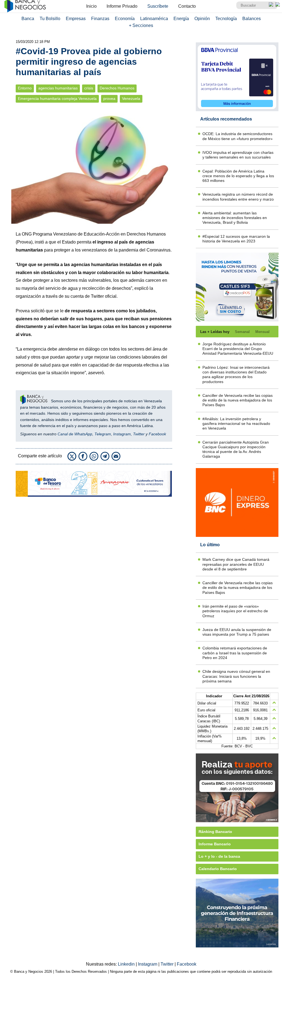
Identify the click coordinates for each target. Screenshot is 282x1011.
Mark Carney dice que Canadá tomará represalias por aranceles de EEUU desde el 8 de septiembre (235, 564)
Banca (27, 18)
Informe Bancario (215, 844)
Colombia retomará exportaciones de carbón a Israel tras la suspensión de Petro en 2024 (234, 653)
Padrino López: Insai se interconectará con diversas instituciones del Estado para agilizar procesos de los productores (236, 374)
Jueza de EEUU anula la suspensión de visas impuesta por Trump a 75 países (236, 631)
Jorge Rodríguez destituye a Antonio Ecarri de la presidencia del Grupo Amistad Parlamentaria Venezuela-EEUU (237, 349)
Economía (125, 18)
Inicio (91, 6)
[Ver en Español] (277, 4)
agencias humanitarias (58, 88)
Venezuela (131, 99)
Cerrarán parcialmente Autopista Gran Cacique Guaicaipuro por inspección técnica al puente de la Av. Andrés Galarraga (235, 449)
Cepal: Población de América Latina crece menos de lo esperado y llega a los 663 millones (238, 176)
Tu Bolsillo (50, 18)
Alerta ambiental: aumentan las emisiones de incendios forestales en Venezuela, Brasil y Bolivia (234, 218)
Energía (181, 18)
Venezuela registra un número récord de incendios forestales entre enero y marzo (238, 196)
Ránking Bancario (215, 831)
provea (109, 99)
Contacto (187, 6)
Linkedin (127, 964)
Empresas (76, 18)
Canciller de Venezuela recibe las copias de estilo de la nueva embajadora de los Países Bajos (237, 400)
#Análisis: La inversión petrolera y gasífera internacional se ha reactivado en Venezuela (236, 424)
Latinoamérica (154, 18)
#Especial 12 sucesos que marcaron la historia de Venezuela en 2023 (236, 238)
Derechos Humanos (117, 88)
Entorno (25, 88)
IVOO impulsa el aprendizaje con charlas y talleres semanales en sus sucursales (237, 154)
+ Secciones (141, 25)
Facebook (157, 434)
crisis (88, 88)
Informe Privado (122, 6)
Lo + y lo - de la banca (219, 856)
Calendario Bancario (218, 869)
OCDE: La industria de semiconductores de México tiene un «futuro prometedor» (237, 136)
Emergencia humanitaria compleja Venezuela (57, 99)
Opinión (202, 18)
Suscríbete (157, 6)
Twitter (139, 434)
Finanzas (100, 18)
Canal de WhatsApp (75, 434)
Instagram (122, 434)
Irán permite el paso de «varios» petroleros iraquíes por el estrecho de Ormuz (235, 611)
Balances (251, 18)
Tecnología (226, 18)
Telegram (102, 434)
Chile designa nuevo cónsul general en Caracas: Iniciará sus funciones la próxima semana (236, 676)
